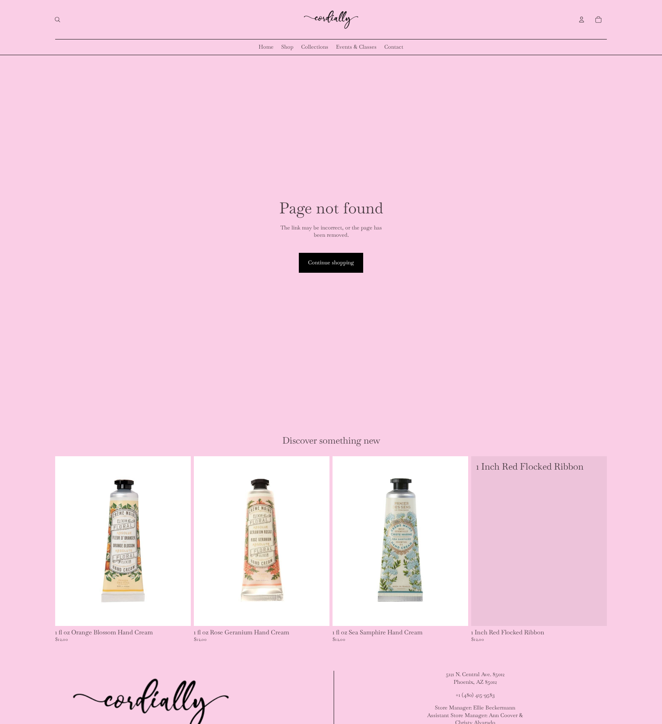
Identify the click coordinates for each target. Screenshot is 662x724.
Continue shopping (331, 262)
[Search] (57, 19)
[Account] (581, 19)
